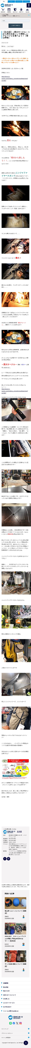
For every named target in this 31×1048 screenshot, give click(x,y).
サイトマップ (5, 1029)
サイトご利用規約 (6, 1037)
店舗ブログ (21, 12)
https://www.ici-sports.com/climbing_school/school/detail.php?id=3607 (15, 78)
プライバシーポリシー (7, 1033)
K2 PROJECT (7, 1007)
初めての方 (15, 12)
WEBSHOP (3, 12)
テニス (26, 1)
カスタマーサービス (9, 1002)
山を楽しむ (6, 998)
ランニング (19, 1)
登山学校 (27, 12)
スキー (11, 1)
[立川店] (12, 833)
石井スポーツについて (9, 995)
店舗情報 (9, 12)
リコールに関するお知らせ (10, 1011)
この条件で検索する (15, 25)
